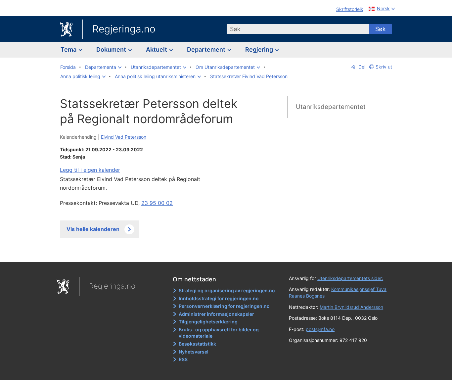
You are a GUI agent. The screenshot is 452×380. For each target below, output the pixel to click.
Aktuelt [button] (157, 49)
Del (361, 67)
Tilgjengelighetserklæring (208, 321)
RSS (183, 359)
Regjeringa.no (124, 29)
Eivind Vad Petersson (123, 137)
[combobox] (298, 29)
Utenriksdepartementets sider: (350, 278)
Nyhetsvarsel (193, 352)
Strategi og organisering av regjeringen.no (227, 290)
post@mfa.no (320, 329)
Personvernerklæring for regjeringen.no (224, 306)
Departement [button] (207, 49)
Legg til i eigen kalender (90, 169)
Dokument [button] (111, 49)
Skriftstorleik (349, 9)
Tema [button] (69, 49)
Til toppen (156, 252)
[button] (103, 67)
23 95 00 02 (157, 203)
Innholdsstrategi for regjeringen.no (219, 298)
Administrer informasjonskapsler (216, 314)
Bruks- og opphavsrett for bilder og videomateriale (219, 333)
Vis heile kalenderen (93, 229)
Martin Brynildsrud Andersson (351, 307)
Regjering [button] (259, 49)
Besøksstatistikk (197, 344)
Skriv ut (384, 67)
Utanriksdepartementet (331, 107)
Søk (380, 28)
